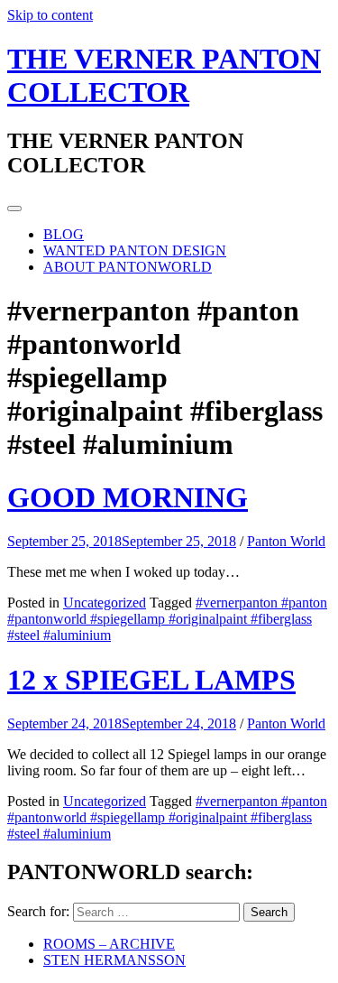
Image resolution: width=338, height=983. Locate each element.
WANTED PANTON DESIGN (134, 250)
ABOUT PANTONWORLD (127, 266)
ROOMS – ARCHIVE (109, 943)
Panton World (286, 541)
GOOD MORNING (127, 497)
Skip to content (50, 15)
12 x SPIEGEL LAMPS (151, 679)
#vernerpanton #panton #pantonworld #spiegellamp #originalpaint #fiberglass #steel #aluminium (167, 619)
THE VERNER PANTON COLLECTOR (164, 75)
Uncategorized (104, 602)
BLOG (63, 234)
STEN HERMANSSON (114, 960)
